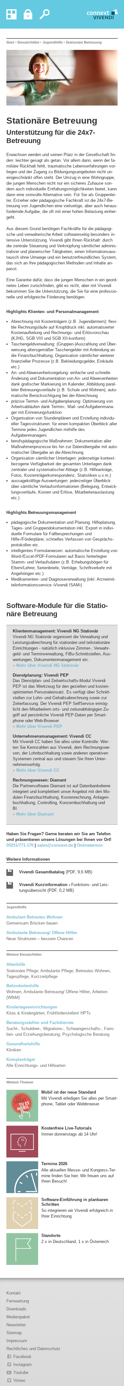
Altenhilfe (15, 964)
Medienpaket (18, 1316)
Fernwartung (17, 1301)
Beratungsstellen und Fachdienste (39, 1022)
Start (10, 42)
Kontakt (13, 1293)
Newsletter (16, 1324)
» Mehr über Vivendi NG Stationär (46, 665)
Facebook (22, 1356)
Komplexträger (20, 1059)
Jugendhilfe (53, 42)
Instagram (22, 1364)
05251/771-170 (19, 845)
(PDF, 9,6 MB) (55, 872)
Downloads (16, 1309)
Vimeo (19, 1380)
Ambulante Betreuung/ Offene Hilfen (41, 932)
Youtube (20, 1372)
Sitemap (14, 1332)
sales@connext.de (55, 845)
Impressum (16, 1340)
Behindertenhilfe (22, 985)
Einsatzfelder (28, 42)
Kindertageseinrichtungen (31, 1007)
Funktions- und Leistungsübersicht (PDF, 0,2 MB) (64, 887)
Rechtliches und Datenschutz (33, 1348)
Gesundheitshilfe (23, 1043)
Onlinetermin (90, 845)
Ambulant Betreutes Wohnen (34, 917)
